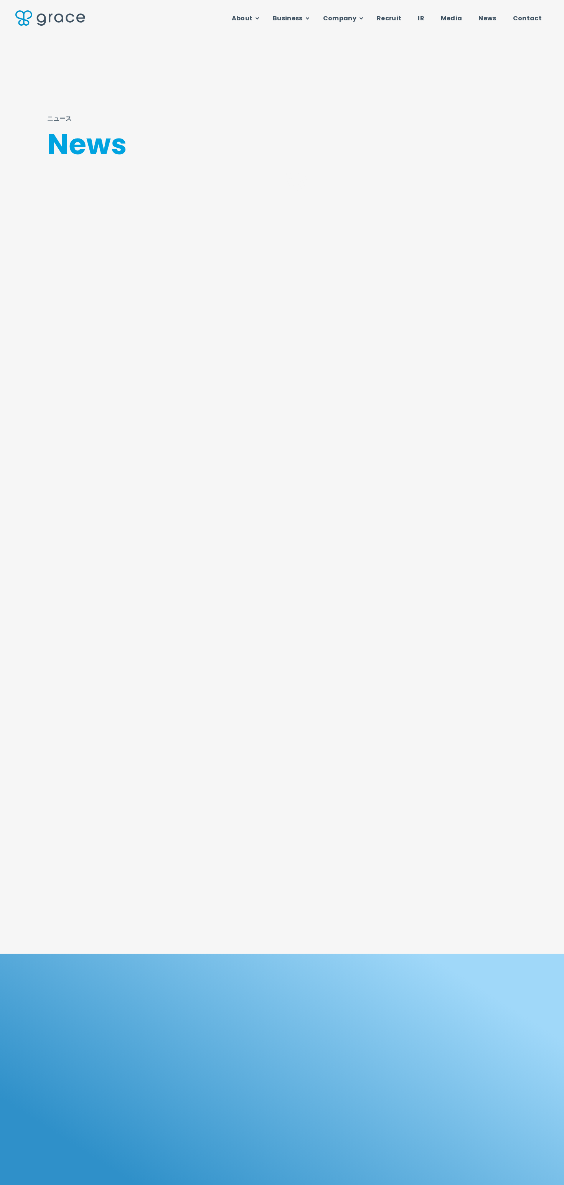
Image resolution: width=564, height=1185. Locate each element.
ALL (155, 215)
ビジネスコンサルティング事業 (370, 1054)
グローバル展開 (257, 1042)
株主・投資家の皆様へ (263, 1097)
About (242, 18)
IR (421, 18)
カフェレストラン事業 (360, 1067)
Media (451, 18)
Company (339, 18)
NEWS (444, 1131)
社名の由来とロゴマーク (459, 1030)
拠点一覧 (442, 1091)
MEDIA (349, 1131)
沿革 (437, 1078)
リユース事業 (351, 1030)
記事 (363, 215)
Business (288, 18)
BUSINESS (356, 1009)
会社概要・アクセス (453, 1067)
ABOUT (255, 1009)
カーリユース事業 (356, 1042)
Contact (527, 18)
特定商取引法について (493, 1175)
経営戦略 (250, 1109)
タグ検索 (439, 215)
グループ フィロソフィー (267, 1030)
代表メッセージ (449, 1042)
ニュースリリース (225, 215)
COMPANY (453, 1009)
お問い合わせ (377, 1175)
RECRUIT (257, 1131)
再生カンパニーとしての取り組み (276, 1054)
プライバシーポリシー (430, 1175)
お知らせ (293, 215)
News (487, 18)
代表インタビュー (452, 1054)
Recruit (389, 18)
